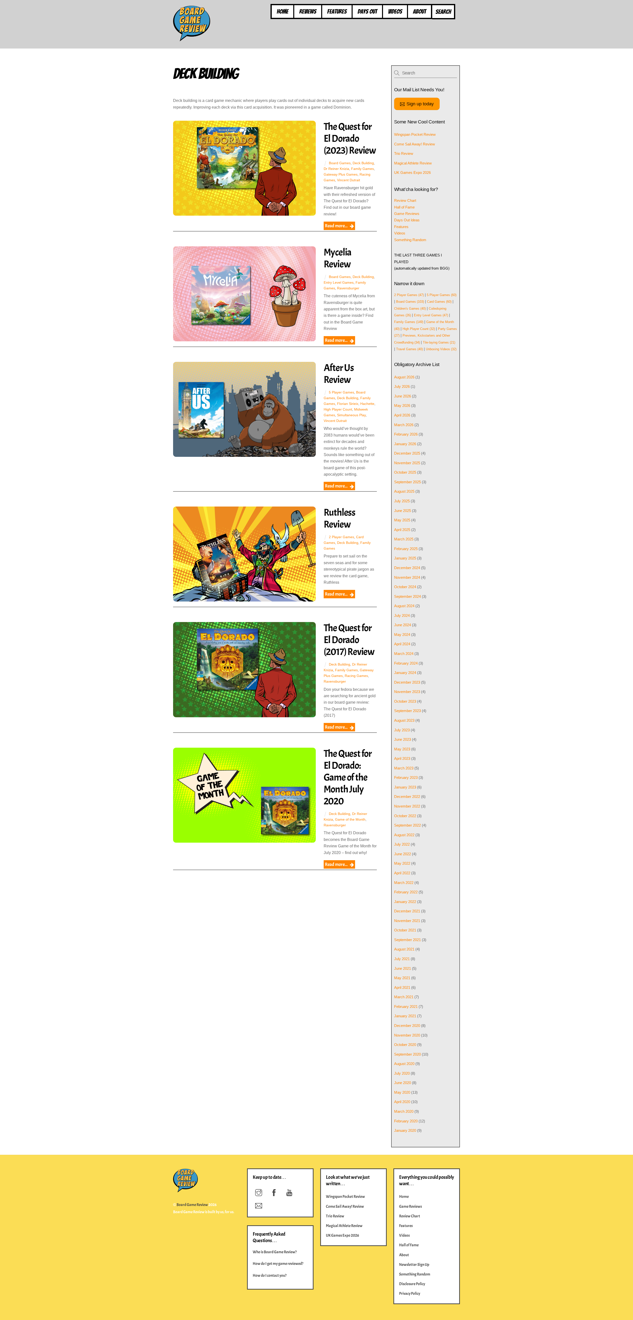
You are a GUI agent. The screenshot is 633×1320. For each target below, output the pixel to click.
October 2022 (405, 816)
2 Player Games (341, 537)
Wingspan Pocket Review (415, 134)
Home (282, 11)
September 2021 (407, 940)
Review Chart (405, 200)
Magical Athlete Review (413, 163)
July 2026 (402, 386)
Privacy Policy (409, 1293)
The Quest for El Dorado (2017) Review (349, 640)
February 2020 (406, 1121)
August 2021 (404, 949)
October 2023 (405, 701)
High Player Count (338, 409)
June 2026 (402, 396)
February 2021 (406, 1006)
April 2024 (402, 644)
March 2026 (403, 425)
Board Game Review (192, 1204)
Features (337, 11)
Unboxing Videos (441, 349)
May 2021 (402, 978)
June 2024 (402, 625)
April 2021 (402, 987)
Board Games (340, 163)
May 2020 (402, 1092)
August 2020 (404, 1064)
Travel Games (409, 349)
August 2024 (404, 606)
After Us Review (339, 374)
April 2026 (402, 415)
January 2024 (405, 673)
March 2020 (403, 1111)
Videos (395, 11)
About (419, 11)
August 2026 (404, 377)
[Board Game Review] (191, 39)
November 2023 (407, 692)
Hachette (367, 404)
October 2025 (405, 472)
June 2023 (402, 739)
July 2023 (402, 730)
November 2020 (407, 1035)
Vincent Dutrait (348, 180)
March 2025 (403, 539)
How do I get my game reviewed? (278, 1263)
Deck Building (363, 163)
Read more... (336, 226)
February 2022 (406, 892)
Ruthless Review (339, 518)
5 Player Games (341, 392)
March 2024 (403, 653)
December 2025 (407, 453)
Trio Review (403, 153)
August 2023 (404, 720)
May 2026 (402, 405)
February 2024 (406, 663)
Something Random (410, 240)
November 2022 (407, 806)
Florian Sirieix (347, 404)
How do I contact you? (270, 1275)
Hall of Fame (404, 207)
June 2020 (402, 1083)
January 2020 (405, 1130)
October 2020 (405, 1044)
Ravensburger (348, 288)
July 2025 (402, 501)
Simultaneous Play (351, 415)
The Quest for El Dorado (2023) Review (350, 138)
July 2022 (402, 844)
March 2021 (403, 997)
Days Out (367, 11)
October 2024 (405, 587)
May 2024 (402, 634)
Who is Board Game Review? (275, 1252)
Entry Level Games (339, 282)
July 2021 (402, 959)
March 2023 (403, 768)
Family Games (362, 169)
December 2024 (407, 568)
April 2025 (402, 530)
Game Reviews (406, 213)
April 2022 (402, 873)
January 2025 (405, 558)
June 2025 (402, 511)
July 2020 (402, 1073)
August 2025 (404, 491)
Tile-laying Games (439, 342)
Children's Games (410, 308)
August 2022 (404, 835)
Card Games (439, 301)
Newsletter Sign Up (414, 1264)
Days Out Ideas (407, 220)
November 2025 (407, 463)
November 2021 (407, 921)
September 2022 (407, 825)
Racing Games (356, 676)
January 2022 (405, 902)
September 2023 (407, 711)
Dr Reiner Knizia (336, 169)
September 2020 (407, 1054)
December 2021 (407, 911)
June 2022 (402, 854)
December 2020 (407, 1025)
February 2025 (406, 549)
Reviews (307, 11)
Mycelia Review (338, 258)
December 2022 (407, 796)
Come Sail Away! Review (414, 144)
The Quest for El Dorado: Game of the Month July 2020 (348, 777)
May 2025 (402, 520)
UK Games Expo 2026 (412, 172)
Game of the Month (350, 819)
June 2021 (402, 968)
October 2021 (405, 930)
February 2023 (406, 777)
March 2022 (403, 882)
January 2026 (405, 444)
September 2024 (407, 596)
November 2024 (407, 577)
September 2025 (407, 482)
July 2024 (402, 615)
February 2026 (406, 434)
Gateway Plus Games (341, 174)
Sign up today (420, 103)
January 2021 (405, 1016)
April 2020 (402, 1102)
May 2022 (402, 863)
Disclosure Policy (412, 1283)
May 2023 (402, 749)
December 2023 (407, 682)
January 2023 (405, 787)
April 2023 (402, 758)
